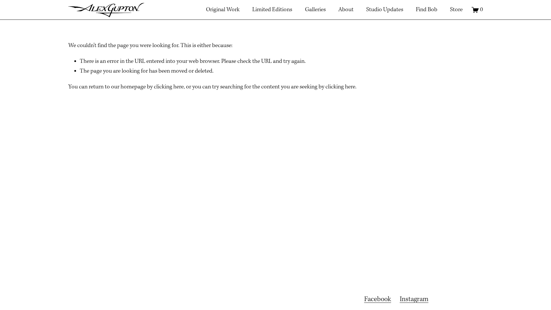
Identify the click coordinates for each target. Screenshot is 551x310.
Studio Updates (384, 10)
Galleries (315, 10)
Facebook (377, 299)
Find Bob (426, 10)
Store (456, 10)
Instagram (414, 299)
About (346, 10)
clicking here (169, 87)
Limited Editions (272, 10)
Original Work (223, 10)
